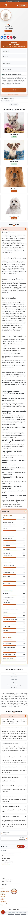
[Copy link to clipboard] (14, 37)
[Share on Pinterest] (8, 37)
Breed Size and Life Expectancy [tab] (14, 685)
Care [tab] (14, 682)
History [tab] (14, 674)
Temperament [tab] (14, 676)
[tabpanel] (14, 699)
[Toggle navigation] (2, 5)
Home (2, 98)
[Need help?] (3, 912)
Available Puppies (5, 891)
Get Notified (14, 191)
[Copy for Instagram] (11, 37)
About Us (3, 896)
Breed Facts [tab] (14, 687)
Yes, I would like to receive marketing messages (12, 74)
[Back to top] (26, 846)
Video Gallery (4, 903)
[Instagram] (5, 885)
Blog (2, 905)
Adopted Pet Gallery (4, 898)
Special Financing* (3, 893)
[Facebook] (3, 885)
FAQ (12, 100)
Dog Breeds (6, 98)
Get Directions (6, 864)
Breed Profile (7, 100)
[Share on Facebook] (2, 37)
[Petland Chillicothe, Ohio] (6, 5)
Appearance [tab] (14, 679)
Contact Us (3, 901)
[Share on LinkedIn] (5, 37)
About (2, 100)
